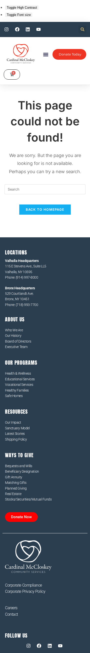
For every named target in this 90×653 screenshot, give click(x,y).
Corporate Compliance (23, 585)
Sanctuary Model (17, 428)
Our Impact (13, 422)
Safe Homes (14, 396)
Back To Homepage (45, 209)
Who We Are (14, 330)
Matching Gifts (15, 483)
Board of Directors (18, 341)
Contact (11, 614)
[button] (82, 29)
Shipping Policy (16, 439)
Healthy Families (17, 390)
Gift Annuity (13, 477)
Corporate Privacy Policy (25, 591)
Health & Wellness (18, 373)
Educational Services (20, 379)
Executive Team (16, 347)
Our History (13, 336)
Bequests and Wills (18, 466)
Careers (11, 607)
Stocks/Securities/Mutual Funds (28, 499)
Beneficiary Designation (22, 471)
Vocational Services (19, 385)
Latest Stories (15, 434)
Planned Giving (16, 488)
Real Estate (13, 494)
